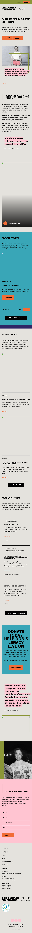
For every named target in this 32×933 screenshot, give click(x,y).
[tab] (3, 83)
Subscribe (8, 835)
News (3, 858)
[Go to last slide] (25, 309)
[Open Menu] (28, 8)
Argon (19, 929)
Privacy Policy (12, 926)
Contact (4, 868)
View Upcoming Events (16, 613)
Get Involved (6, 865)
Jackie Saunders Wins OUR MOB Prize (16, 399)
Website (14, 929)
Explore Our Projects (16, 318)
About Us (5, 849)
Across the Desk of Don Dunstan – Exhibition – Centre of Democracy (16, 557)
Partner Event (15, 574)
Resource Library (7, 861)
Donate (26, 2)
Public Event (8, 540)
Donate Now (16, 667)
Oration (7, 603)
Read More (8, 297)
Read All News (16, 485)
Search (19, 2)
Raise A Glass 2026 (11, 524)
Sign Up (7, 38)
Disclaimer (20, 926)
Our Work (5, 852)
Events (4, 855)
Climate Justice (11, 285)
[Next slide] (28, 309)
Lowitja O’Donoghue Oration (15, 586)
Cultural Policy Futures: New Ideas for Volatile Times (15, 463)
